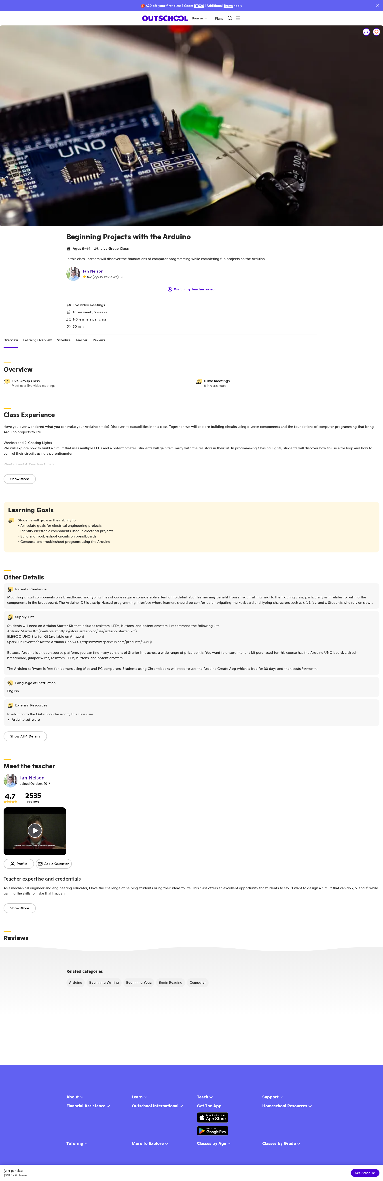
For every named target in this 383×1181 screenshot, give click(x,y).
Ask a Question (57, 863)
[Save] (376, 32)
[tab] (11, 340)
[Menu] (238, 18)
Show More (19, 479)
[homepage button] (165, 18)
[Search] (230, 18)
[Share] (366, 32)
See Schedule (365, 1173)
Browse (197, 18)
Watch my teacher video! (195, 289)
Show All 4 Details (25, 736)
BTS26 (199, 6)
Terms (228, 6)
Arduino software (26, 719)
